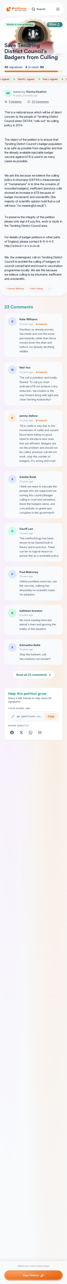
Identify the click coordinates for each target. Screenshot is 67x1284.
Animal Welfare (15, 288)
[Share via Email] (40, 732)
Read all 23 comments (33, 675)
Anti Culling (36, 288)
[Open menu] (58, 9)
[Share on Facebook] (12, 732)
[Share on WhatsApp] (30, 732)
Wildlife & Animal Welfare (20, 24)
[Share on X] (21, 732)
